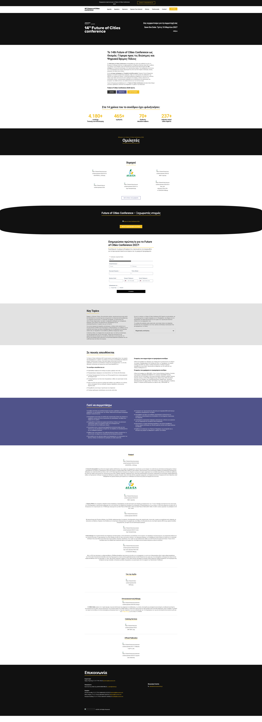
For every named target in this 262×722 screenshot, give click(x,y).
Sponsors (125, 9)
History (147, 9)
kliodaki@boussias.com (117, 696)
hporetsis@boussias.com (109, 680)
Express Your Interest (136, 9)
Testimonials (155, 9)
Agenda (109, 9)
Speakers (116, 9)
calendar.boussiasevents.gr (155, 686)
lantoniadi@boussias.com (117, 692)
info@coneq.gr (125, 611)
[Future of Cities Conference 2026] (131, 221)
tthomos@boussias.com (115, 694)
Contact (164, 9)
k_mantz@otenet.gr (111, 686)
